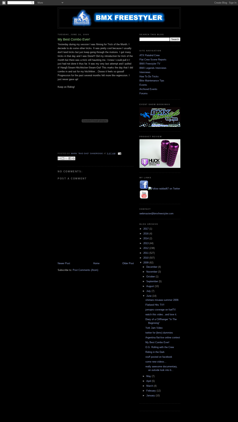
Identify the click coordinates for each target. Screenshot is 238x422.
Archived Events (148, 89)
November (152, 271)
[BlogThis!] (63, 158)
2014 (146, 238)
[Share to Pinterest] (73, 158)
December (152, 266)
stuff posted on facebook (158, 356)
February (151, 390)
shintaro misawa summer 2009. (162, 300)
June (149, 295)
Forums (143, 93)
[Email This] (59, 158)
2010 (146, 257)
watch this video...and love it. (161, 314)
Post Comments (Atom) (85, 270)
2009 (146, 262)
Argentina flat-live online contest (162, 337)
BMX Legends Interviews (152, 68)
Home (96, 263)
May (149, 376)
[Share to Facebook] (70, 158)
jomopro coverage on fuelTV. (160, 309)
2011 (146, 253)
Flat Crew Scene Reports (152, 59)
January (151, 395)
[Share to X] (66, 158)
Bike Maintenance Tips (151, 80)
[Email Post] (119, 153)
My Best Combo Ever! (157, 342)
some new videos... (155, 361)
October (151, 276)
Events (143, 84)
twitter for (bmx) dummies (159, 332)
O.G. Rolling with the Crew (159, 347)
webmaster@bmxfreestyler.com (156, 213)
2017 (146, 228)
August (150, 286)
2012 (146, 248)
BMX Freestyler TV (149, 63)
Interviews (144, 72)
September (152, 281)
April (149, 381)
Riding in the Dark (155, 352)
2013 (146, 243)
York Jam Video (154, 327)
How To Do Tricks (149, 76)
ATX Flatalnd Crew (149, 55)
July (149, 291)
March (150, 385)
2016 (146, 233)
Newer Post (64, 263)
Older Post (128, 263)
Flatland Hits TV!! (154, 304)
